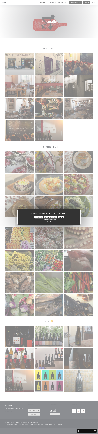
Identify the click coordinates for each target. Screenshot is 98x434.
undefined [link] (49, 221)
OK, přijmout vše (38, 217)
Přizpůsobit (61, 217)
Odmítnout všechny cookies (50, 217)
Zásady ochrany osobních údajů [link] (49, 219)
